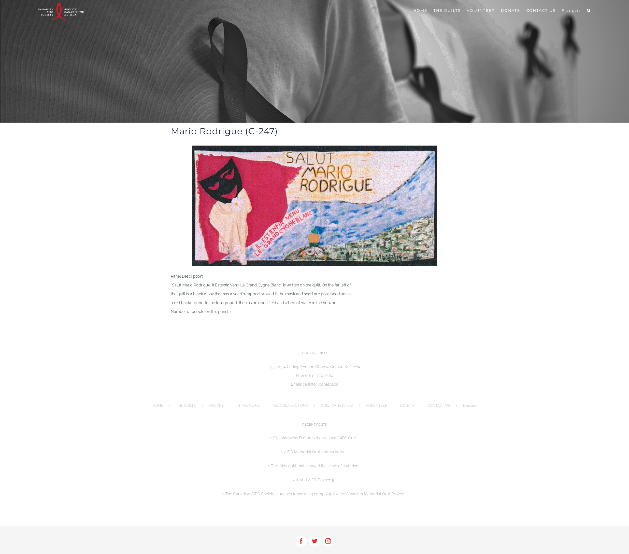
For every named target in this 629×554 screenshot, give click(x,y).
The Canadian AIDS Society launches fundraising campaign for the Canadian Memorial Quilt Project (314, 494)
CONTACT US (439, 405)
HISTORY (216, 405)
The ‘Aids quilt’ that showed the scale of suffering (314, 466)
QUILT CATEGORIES (337, 405)
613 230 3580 (321, 375)
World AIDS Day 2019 (315, 480)
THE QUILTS (186, 405)
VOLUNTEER (376, 405)
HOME (158, 405)
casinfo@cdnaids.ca (320, 384)
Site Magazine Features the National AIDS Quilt (315, 438)
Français (469, 405)
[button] (589, 10)
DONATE (407, 405)
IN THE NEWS (248, 405)
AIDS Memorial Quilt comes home (314, 452)
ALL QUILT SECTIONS (290, 405)
